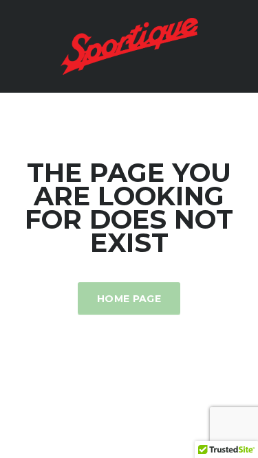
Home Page (129, 299)
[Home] (129, 45)
